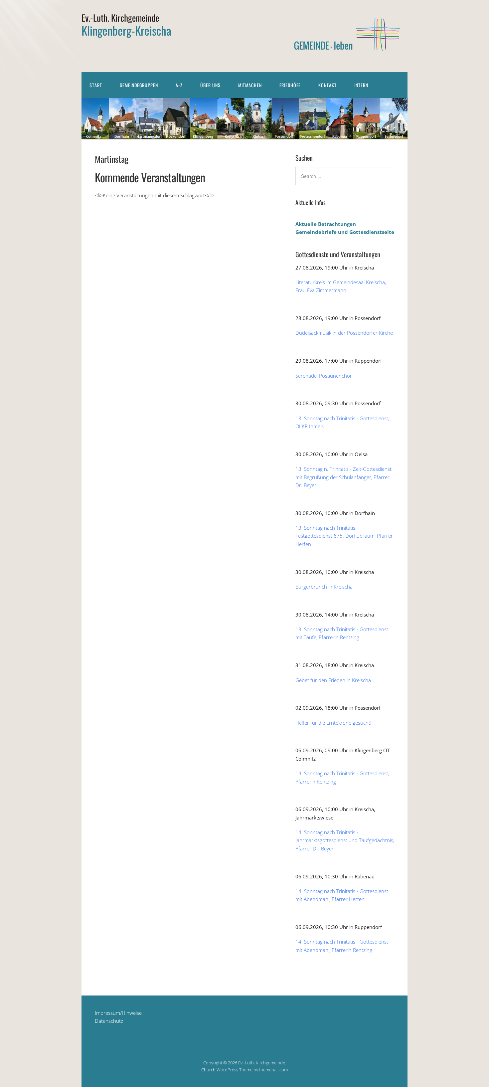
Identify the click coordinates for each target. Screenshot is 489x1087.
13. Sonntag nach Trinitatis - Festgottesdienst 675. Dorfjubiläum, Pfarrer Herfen (344, 535)
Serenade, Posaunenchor (323, 375)
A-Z (179, 85)
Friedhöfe (290, 85)
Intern (361, 85)
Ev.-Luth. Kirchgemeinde (120, 17)
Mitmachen (250, 85)
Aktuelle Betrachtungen (325, 224)
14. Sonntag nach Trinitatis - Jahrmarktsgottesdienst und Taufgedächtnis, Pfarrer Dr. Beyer (344, 840)
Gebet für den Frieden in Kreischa (333, 680)
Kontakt (327, 85)
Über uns (210, 85)
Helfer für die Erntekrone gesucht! (333, 722)
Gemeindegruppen (139, 85)
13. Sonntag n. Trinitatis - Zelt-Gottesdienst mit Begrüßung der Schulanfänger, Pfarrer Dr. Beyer (343, 476)
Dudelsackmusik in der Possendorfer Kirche (344, 332)
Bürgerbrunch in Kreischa (324, 586)
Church (208, 1070)
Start (95, 85)
